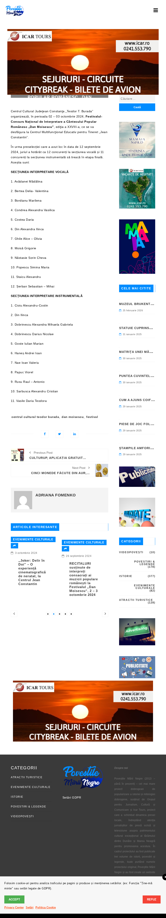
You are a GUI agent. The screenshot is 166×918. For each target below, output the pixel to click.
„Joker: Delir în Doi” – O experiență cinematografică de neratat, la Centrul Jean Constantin (28, 572)
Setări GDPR (71, 797)
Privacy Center (14, 907)
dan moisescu (73, 417)
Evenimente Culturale (29, 539)
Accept (14, 899)
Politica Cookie (45, 907)
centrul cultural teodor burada (35, 417)
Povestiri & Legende (144, 563)
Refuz (151, 899)
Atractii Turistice (136, 600)
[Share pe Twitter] (59, 434)
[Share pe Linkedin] (74, 434)
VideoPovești (131, 552)
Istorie (125, 576)
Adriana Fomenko (55, 495)
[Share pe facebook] (44, 434)
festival (92, 417)
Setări (30, 907)
